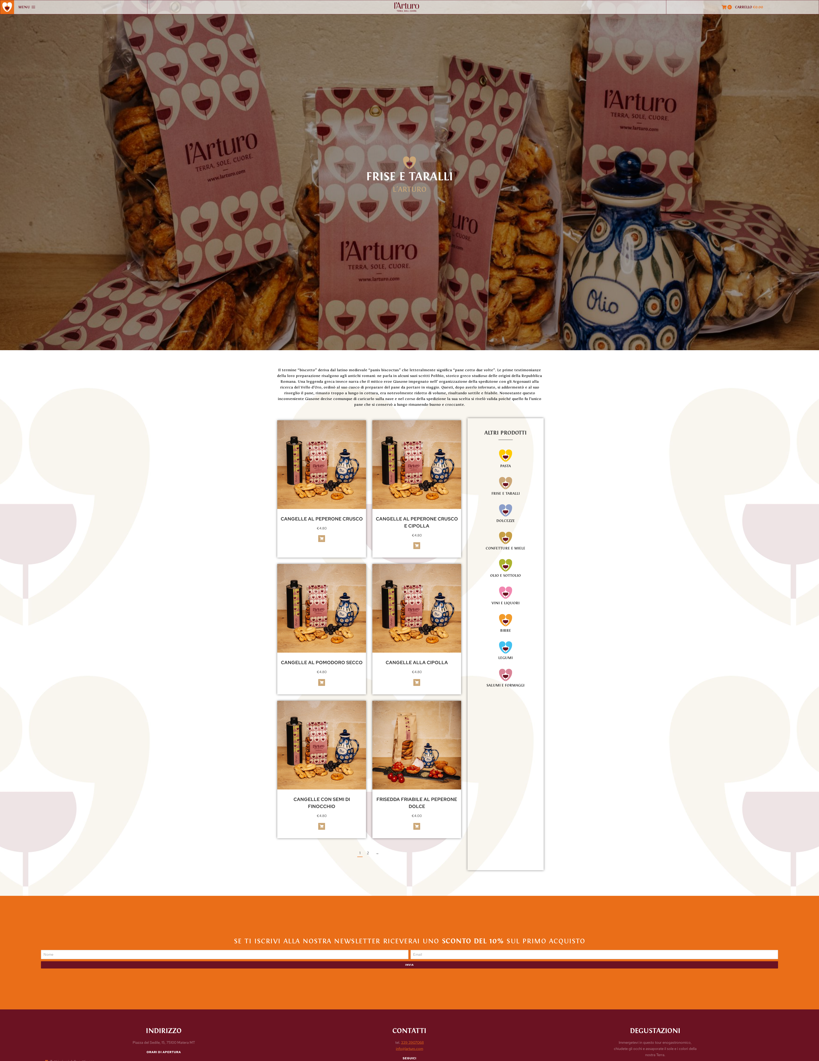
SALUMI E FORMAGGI (505, 685)
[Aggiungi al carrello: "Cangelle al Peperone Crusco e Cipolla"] (416, 545)
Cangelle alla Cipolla (417, 662)
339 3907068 (412, 1042)
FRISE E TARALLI (505, 493)
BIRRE (505, 630)
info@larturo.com (409, 1048)
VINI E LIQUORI (506, 603)
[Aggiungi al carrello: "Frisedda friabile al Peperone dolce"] (416, 826)
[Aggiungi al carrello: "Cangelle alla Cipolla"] (416, 682)
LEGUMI (505, 658)
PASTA (505, 466)
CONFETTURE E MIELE (505, 548)
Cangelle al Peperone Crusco (322, 519)
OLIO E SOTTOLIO (505, 575)
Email (415, 947)
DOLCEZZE (505, 521)
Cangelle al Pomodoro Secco (322, 662)
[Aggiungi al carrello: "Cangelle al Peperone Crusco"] (321, 538)
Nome (45, 947)
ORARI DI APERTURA (164, 1052)
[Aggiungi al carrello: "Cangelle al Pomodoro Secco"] (321, 682)
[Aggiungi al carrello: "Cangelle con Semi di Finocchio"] (321, 826)
